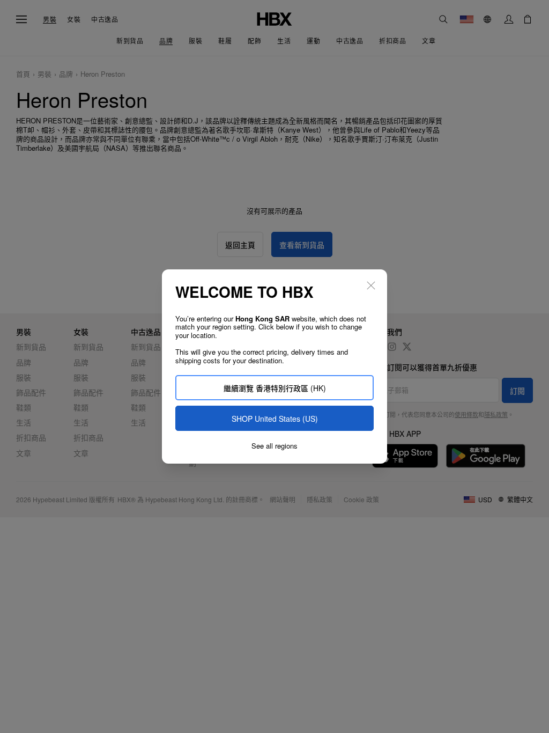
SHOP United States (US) (275, 418)
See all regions (274, 446)
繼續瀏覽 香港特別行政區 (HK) (275, 388)
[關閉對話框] (371, 285)
